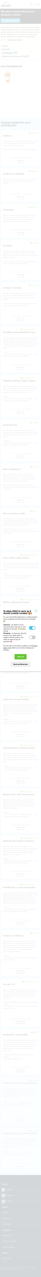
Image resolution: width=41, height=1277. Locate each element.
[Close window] (36, 610)
